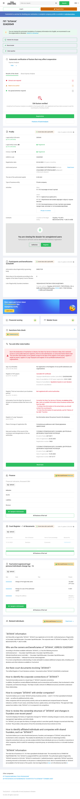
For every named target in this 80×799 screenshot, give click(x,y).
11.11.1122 (9, 581)
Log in (21, 9)
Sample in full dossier (17, 511)
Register (46, 245)
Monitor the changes (12, 39)
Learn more (9, 311)
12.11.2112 (9, 588)
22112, (57, 288)
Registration (59, 9)
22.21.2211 (9, 596)
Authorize (35, 245)
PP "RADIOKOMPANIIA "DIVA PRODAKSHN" (16, 776)
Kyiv (49, 763)
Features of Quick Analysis (40, 121)
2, (38, 290)
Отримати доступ (13, 334)
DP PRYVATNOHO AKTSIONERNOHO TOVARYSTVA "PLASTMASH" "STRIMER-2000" (28, 779)
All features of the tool (40, 515)
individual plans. (70, 14)
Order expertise (11, 51)
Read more (70, 167)
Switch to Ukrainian (33, 33)
